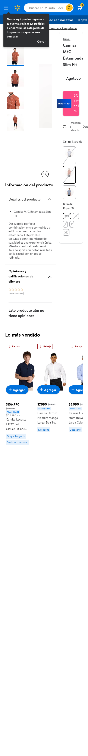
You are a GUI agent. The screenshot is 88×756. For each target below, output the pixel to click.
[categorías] (69, 7)
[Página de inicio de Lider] (17, 7)
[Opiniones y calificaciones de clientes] (49, 275)
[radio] (69, 155)
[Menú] (6, 7)
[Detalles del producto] (49, 199)
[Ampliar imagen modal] (45, 174)
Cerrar (41, 41)
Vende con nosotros (58, 19)
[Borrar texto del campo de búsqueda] (62, 7)
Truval (66, 39)
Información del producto (29, 185)
